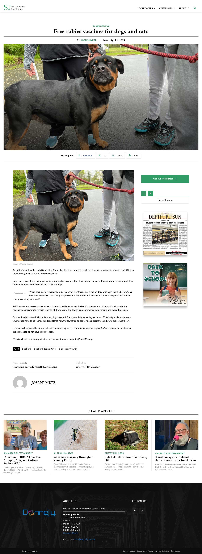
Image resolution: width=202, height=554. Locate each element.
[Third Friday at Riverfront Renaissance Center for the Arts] (176, 435)
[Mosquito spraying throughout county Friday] (75, 435)
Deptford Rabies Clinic (45, 349)
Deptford (26, 349)
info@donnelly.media (85, 539)
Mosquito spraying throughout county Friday (74, 458)
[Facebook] (143, 193)
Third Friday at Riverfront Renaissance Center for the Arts (175, 458)
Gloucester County (68, 349)
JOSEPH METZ (89, 40)
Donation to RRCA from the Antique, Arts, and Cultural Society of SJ (22, 460)
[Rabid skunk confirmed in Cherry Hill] (126, 435)
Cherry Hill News (63, 453)
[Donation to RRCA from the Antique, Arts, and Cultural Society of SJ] (25, 435)
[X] (150, 193)
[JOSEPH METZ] (20, 383)
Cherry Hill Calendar (88, 366)
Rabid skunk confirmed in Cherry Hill (126, 458)
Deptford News (101, 26)
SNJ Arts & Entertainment (18, 453)
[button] (194, 8)
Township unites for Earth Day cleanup (35, 366)
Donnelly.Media (70, 533)
